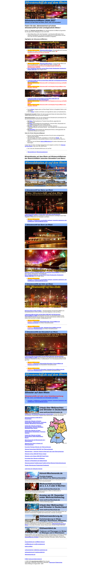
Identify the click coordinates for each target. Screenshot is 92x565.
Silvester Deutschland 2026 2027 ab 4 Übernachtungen (39, 449)
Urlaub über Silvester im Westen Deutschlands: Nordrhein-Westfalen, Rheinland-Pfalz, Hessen (34, 427)
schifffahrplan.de (29, 544)
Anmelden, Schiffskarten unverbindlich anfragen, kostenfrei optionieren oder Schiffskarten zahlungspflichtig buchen (47, 221)
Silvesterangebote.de (42, 152)
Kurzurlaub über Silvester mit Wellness (35, 458)
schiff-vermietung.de (39, 544)
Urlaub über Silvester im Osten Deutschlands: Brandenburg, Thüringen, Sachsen (35, 432)
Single (57, 137)
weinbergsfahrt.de (40, 552)
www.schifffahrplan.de (46, 141)
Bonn (32, 109)
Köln (30, 126)
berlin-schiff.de (28, 546)
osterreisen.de (28, 468)
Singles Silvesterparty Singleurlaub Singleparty (37, 465)
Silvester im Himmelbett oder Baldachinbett (36, 460)
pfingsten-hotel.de (37, 468)
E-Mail (26, 559)
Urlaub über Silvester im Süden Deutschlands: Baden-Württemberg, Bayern (34, 436)
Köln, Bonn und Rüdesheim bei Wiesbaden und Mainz (42, 397)
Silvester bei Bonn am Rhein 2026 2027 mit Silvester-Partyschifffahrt (42, 272)
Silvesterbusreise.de (30, 554)
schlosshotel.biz (29, 550)
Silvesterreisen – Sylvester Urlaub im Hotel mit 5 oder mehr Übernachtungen (44, 451)
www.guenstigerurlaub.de (35, 559)
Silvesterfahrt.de (32, 152)
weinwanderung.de (30, 552)
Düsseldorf (32, 129)
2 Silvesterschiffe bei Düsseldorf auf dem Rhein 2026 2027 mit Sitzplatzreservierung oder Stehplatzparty (43, 99)
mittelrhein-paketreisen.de (40, 550)
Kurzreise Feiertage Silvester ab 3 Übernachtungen (38, 447)
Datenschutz (59, 562)
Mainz (30, 121)
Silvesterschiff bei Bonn (46, 63)
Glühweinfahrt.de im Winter (32, 537)
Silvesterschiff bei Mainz (46, 50)
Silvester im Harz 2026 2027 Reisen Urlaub (35, 453)
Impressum (52, 562)
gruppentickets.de (29, 541)
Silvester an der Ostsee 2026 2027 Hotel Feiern (36, 456)
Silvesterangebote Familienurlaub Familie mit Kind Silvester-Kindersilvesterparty (45, 463)
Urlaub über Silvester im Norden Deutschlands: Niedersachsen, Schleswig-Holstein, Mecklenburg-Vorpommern (35, 422)
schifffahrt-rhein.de (40, 541)
